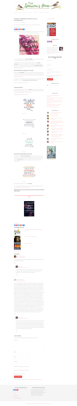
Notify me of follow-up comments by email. (21, 370)
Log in (50, 403)
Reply (15, 263)
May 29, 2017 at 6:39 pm (23, 267)
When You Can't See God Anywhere (31, 236)
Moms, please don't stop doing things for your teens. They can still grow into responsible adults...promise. (57, 135)
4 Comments (24, 22)
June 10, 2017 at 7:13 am (21, 280)
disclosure (30, 24)
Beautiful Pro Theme (35, 403)
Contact (14, 393)
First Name (48, 60)
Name (15, 351)
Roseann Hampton (20, 256)
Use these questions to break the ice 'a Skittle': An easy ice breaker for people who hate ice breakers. (57, 122)
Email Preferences (50, 69)
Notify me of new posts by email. (19, 373)
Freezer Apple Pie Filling (55, 115)
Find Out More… (52, 53)
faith (20, 251)
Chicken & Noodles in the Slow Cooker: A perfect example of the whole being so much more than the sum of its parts (54, 101)
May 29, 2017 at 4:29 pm (21, 257)
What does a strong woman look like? (52, 106)
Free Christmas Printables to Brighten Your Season (33, 229)
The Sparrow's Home (38, 5)
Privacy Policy (15, 395)
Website (15, 361)
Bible (18, 250)
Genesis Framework (42, 403)
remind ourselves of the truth (20, 75)
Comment (16, 340)
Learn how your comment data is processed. (34, 379)
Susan (20, 266)
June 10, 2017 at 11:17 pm (23, 318)
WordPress (47, 403)
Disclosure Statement (17, 397)
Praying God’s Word (27, 90)
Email (15, 356)
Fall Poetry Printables (28, 243)
